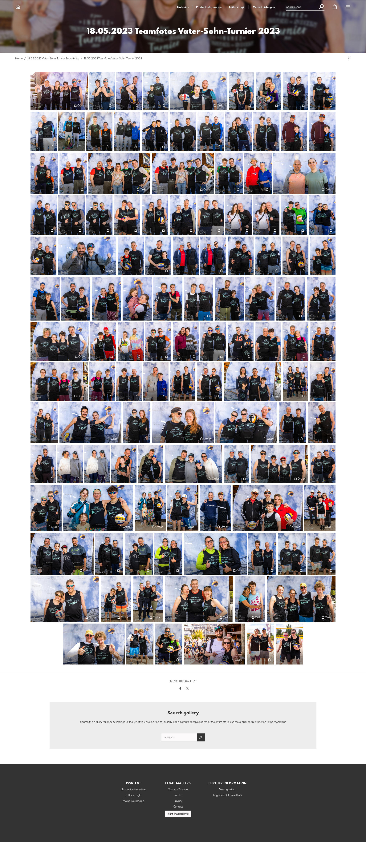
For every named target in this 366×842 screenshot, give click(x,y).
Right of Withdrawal (178, 814)
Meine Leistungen (264, 7)
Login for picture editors (227, 795)
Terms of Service (178, 789)
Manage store (227, 789)
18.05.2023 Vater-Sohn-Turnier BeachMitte (53, 58)
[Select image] (35, 105)
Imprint (178, 795)
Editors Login (237, 7)
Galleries (183, 7)
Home (19, 58)
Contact (178, 806)
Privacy (178, 801)
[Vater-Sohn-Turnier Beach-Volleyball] (59, 91)
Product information (209, 7)
